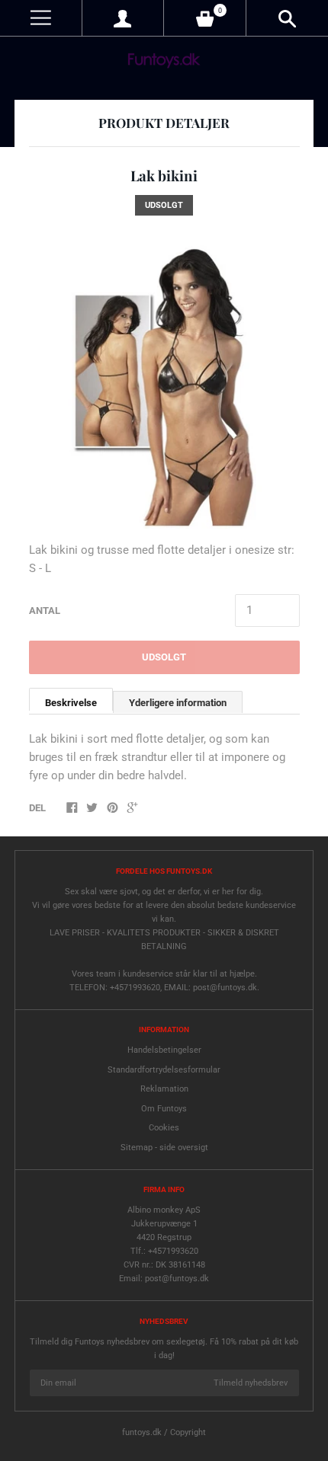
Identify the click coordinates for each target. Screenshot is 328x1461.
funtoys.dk (142, 1432)
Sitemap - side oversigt (164, 1147)
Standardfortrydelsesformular (164, 1070)
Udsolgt (164, 657)
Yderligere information (178, 702)
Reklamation (164, 1089)
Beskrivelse (71, 702)
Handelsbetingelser (164, 1050)
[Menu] (41, 18)
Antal (44, 610)
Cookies (164, 1128)
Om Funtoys (164, 1109)
